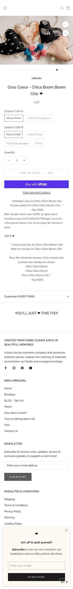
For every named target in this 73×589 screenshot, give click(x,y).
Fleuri (38, 143)
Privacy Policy (12, 511)
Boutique (9, 394)
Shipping (9, 499)
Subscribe (36, 577)
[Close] (66, 530)
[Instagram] (14, 368)
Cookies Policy (13, 523)
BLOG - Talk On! (14, 400)
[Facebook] (5, 368)
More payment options (36, 192)
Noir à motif (13, 134)
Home (8, 388)
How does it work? (15, 412)
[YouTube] (30, 368)
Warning (9, 517)
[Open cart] (68, 8)
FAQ (6, 425)
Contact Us (11, 431)
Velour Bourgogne (39, 118)
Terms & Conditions (16, 505)
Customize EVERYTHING (19, 296)
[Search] (62, 7)
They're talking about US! (19, 418)
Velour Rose (13, 118)
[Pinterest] (22, 368)
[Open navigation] (5, 8)
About (8, 406)
